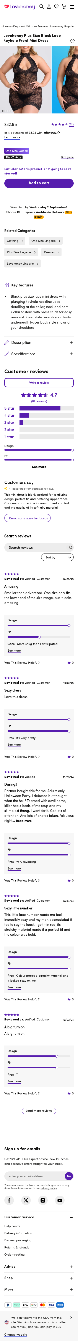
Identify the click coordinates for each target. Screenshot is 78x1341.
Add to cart (39, 183)
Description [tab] (21, 342)
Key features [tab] (22, 285)
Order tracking (14, 1254)
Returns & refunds (16, 1247)
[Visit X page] (26, 1200)
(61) (71, 124)
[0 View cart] (64, 7)
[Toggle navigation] (72, 7)
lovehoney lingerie (62, 26)
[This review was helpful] (69, 662)
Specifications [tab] (23, 353)
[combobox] (57, 557)
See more (39, 466)
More (8, 1289)
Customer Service (19, 1217)
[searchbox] (35, 547)
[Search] (41, 6)
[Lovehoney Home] (19, 7)
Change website (15, 1334)
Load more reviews (39, 1110)
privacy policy (49, 1188)
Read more (24, 821)
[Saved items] (72, 41)
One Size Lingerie (43, 241)
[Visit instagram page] (43, 1200)
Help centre (12, 1226)
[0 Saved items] (56, 7)
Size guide (67, 157)
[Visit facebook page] (9, 1200)
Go (69, 1176)
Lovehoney (39, 17)
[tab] (39, 1235)
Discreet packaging (17, 1240)
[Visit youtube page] (60, 1200)
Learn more (12, 137)
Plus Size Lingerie (19, 252)
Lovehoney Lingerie (20, 263)
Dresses (49, 252)
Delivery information (18, 1233)
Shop (8, 1278)
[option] (25, 79)
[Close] (71, 1317)
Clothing (12, 241)
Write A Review (39, 382)
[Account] (49, 6)
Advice (10, 1267)
